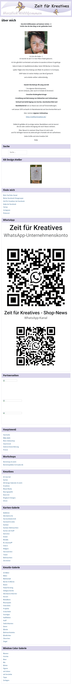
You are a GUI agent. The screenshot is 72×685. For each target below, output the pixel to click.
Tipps (5, 677)
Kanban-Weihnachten (10, 528)
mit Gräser (6, 671)
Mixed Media (7, 489)
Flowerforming (8, 588)
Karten (5, 480)
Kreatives (6, 486)
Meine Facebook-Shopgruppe (13, 198)
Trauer (5, 555)
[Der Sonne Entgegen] (36, 174)
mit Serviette (7, 674)
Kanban (6, 525)
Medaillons (7, 600)
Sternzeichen (7, 552)
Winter (5, 665)
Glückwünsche (8, 516)
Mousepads (7, 603)
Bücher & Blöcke (8, 582)
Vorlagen (6, 680)
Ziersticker (7, 561)
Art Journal (6, 477)
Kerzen (5, 597)
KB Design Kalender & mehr (12, 483)
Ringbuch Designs (9, 498)
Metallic (5, 540)
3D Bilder (6, 573)
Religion (6, 549)
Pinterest (6, 213)
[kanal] (36, 339)
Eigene (5, 668)
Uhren (5, 501)
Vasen (5, 626)
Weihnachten (7, 558)
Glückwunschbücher (10, 594)
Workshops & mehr (9, 462)
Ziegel (5, 641)
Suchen (5, 152)
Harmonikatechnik (9, 519)
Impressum (7, 444)
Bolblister (6, 513)
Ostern (5, 546)
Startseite (6, 435)
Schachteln (7, 611)
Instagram (6, 210)
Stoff (4, 620)
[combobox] (17, 152)
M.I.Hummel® (7, 543)
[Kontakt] (36, 265)
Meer (5, 659)
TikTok (5, 207)
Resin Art (6, 495)
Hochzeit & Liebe (9, 522)
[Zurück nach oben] (68, 682)
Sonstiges (6, 614)
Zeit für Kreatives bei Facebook (14, 201)
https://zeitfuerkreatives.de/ (36, 117)
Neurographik (8, 492)
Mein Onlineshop (9, 441)
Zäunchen (6, 638)
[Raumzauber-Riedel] (12, 417)
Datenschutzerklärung (11, 447)
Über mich (6, 438)
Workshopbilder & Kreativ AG (13, 465)
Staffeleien (7, 617)
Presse (5, 450)
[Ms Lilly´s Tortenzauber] (10, 389)
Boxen (5, 585)
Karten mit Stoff (8, 531)
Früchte (5, 656)
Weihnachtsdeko (9, 632)
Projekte (6, 609)
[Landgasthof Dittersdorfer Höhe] (12, 405)
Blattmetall (7, 579)
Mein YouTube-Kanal (10, 195)
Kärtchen (6, 534)
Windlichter (7, 635)
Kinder (5, 537)
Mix (4, 662)
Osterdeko (6, 606)
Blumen (5, 653)
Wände (5, 629)
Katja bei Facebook (9, 204)
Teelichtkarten (8, 623)
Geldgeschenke (8, 591)
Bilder (5, 576)
